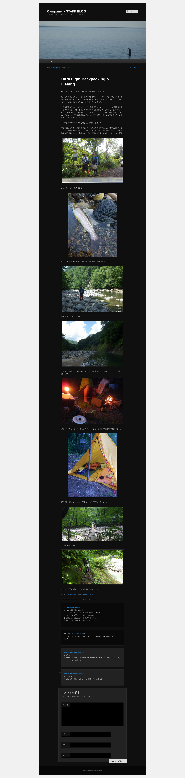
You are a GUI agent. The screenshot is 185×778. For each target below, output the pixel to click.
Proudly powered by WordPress (92, 770)
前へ (130, 68)
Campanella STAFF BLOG (66, 11)
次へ (136, 68)
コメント (65, 705)
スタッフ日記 (72, 594)
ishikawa (68, 68)
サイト (65, 755)
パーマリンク (91, 594)
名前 (64, 734)
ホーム (50, 61)
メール (65, 744)
